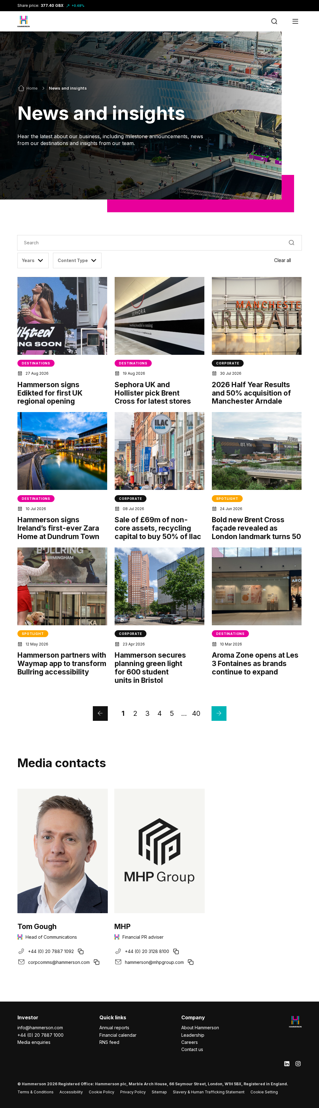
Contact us (192, 1049)
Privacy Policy (133, 1092)
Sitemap (159, 1092)
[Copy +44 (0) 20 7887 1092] (80, 951)
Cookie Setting (264, 1092)
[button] (288, 260)
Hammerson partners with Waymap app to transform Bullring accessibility (61, 663)
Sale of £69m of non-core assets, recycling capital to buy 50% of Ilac (158, 528)
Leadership (192, 1035)
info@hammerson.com (40, 1027)
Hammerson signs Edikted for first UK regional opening (50, 393)
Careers (189, 1042)
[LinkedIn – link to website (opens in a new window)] (286, 1064)
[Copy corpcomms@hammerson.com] (96, 962)
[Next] (219, 713)
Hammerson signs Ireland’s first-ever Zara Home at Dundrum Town (58, 528)
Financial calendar (117, 1035)
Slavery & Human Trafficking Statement (209, 1092)
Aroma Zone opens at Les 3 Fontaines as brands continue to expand (255, 663)
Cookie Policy (101, 1092)
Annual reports (114, 1027)
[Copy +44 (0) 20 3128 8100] (176, 951)
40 (196, 713)
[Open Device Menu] (295, 21)
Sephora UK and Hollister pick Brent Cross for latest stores (153, 393)
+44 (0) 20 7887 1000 (40, 1035)
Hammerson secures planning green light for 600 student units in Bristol (150, 668)
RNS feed (109, 1042)
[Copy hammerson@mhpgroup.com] (190, 962)
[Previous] (100, 713)
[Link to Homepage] (23, 21)
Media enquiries (33, 1042)
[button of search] (291, 243)
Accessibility (71, 1092)
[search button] (274, 21)
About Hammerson (200, 1027)
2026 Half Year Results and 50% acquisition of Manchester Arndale (251, 393)
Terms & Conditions (35, 1092)
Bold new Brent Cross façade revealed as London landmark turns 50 (256, 528)
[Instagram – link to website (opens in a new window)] (298, 1064)
